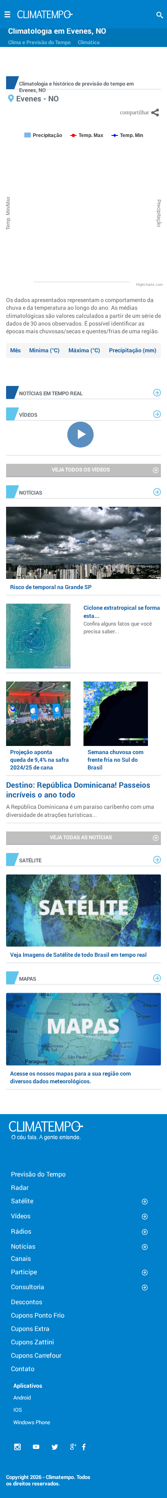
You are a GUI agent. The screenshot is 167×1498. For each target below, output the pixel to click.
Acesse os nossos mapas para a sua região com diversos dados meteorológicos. (70, 1077)
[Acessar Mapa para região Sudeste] (83, 1029)
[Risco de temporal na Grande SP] (83, 543)
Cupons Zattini (32, 1341)
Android (22, 1397)
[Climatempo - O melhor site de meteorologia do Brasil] (45, 15)
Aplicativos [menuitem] (27, 1385)
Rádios (21, 1231)
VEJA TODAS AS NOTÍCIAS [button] (81, 837)
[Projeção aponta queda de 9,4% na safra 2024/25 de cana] (38, 713)
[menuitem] (39, 1397)
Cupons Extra (30, 1328)
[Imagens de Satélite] (83, 910)
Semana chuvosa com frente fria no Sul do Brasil (115, 759)
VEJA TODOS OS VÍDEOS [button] (81, 469)
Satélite (22, 1200)
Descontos (26, 1301)
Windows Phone (31, 1422)
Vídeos (20, 1215)
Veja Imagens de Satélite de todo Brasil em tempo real (78, 954)
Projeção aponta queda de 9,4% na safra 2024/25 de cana (39, 759)
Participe (24, 1271)
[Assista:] (83, 434)
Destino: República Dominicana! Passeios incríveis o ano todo (78, 789)
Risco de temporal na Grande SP (51, 587)
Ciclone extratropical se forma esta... (122, 619)
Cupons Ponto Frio (37, 1315)
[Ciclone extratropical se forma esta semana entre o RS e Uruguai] (38, 636)
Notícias (23, 1246)
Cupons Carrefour (36, 1355)
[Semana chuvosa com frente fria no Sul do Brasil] (116, 713)
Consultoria (27, 1286)
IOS (17, 1409)
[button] (159, 15)
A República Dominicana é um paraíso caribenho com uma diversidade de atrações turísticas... (80, 810)
